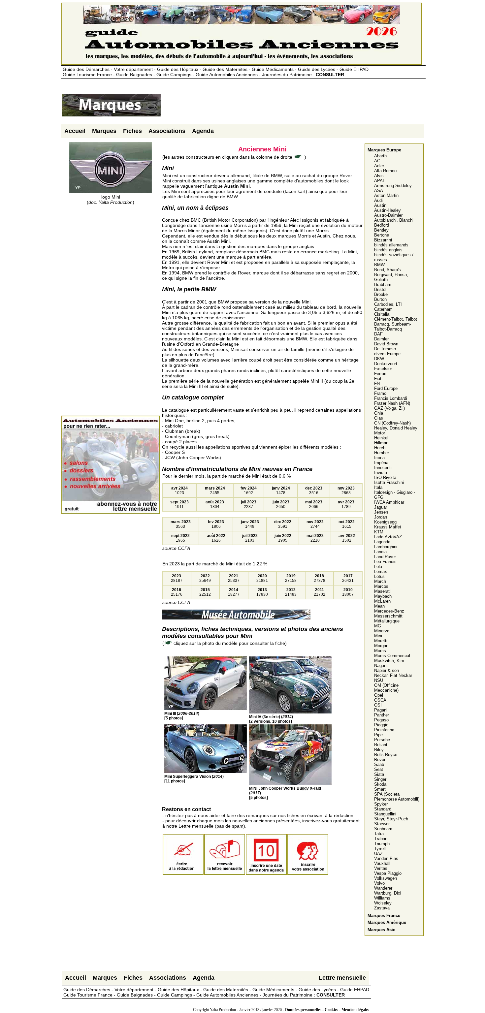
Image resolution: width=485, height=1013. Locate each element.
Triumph (382, 843)
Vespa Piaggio (388, 873)
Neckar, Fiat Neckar (393, 675)
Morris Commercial (392, 655)
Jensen (381, 512)
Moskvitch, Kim (389, 660)
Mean (379, 606)
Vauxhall (382, 863)
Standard (382, 809)
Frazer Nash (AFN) (392, 403)
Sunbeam (383, 828)
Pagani (380, 710)
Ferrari (380, 373)
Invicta (380, 472)
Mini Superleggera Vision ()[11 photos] (194, 778)
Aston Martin (386, 195)
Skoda (380, 784)
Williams (382, 898)
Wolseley (383, 903)
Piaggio (381, 724)
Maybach (383, 596)
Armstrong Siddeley (393, 185)
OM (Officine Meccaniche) (386, 688)
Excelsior (383, 368)
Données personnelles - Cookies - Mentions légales (327, 1009)
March (380, 581)
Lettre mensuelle (342, 977)
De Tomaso (385, 348)
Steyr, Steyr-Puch (391, 818)
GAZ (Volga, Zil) (389, 408)
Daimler (381, 338)
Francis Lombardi (390, 398)
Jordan (380, 517)
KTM (378, 531)
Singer (380, 779)
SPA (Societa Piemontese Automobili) (396, 797)
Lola (378, 566)
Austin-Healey (387, 210)
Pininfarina (384, 729)
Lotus (379, 576)
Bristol (380, 289)
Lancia (380, 551)
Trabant (381, 838)
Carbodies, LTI (388, 304)
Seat (378, 769)
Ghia (378, 413)
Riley (379, 749)
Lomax (380, 571)
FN (377, 383)
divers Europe (387, 353)
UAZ (378, 853)
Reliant (380, 744)
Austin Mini (237, 186)
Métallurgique (387, 620)
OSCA (380, 700)
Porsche (382, 739)
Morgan (381, 645)
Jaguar (380, 507)
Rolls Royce (385, 754)
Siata (379, 774)
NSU (378, 680)
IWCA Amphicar (389, 502)
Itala (378, 487)
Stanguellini (385, 813)
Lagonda (382, 541)
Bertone (381, 235)
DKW (379, 358)
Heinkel (381, 437)
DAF (378, 334)
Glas (378, 418)
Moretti (380, 640)
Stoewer (382, 823)
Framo (380, 393)
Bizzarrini (383, 239)
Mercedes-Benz (389, 611)
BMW (379, 264)
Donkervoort (385, 363)
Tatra (379, 833)
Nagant (381, 665)
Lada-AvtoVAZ (388, 536)
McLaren (382, 601)
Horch (379, 447)
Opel (378, 695)
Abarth (380, 155)
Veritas (380, 868)
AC (377, 160)
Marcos (381, 586)
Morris (380, 650)
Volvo (379, 883)
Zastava (382, 907)
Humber (381, 452)
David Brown (386, 343)
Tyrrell (380, 848)
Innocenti (383, 467)
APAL (379, 180)
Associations (166, 131)
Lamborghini (385, 546)
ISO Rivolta (385, 477)
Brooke (381, 294)
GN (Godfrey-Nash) (392, 423)
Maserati (382, 591)
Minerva (381, 630)
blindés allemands (391, 244)
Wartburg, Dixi (387, 893)
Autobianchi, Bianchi (393, 220)
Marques (104, 131)
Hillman (381, 442)
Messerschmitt (388, 616)
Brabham (382, 284)
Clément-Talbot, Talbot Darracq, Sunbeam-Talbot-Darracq (395, 324)
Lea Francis (385, 561)
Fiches (132, 131)
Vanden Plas (386, 858)
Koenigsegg (385, 522)
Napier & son (386, 670)
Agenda (203, 131)
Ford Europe (386, 388)
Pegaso (381, 719)
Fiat (377, 378)
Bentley (381, 230)
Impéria (381, 462)
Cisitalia (381, 314)
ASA (378, 190)
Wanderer (383, 888)
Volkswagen (385, 878)
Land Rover (385, 556)
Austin (380, 205)
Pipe (378, 734)
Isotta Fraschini (389, 482)
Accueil (74, 131)
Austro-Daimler (388, 215)
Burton (380, 299)
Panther (381, 714)
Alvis (379, 175)
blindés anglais (388, 249)
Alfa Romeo (385, 170)
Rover (379, 759)
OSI (378, 705)
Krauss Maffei (387, 526)
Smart (380, 789)
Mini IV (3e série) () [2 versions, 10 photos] (271, 719)
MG (377, 625)
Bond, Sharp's (387, 269)
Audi (378, 200)
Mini (378, 635)
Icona (379, 457)
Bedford (381, 225)
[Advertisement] (281, 108)
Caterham (383, 309)
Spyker (381, 804)
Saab (379, 764)
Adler (379, 165)
